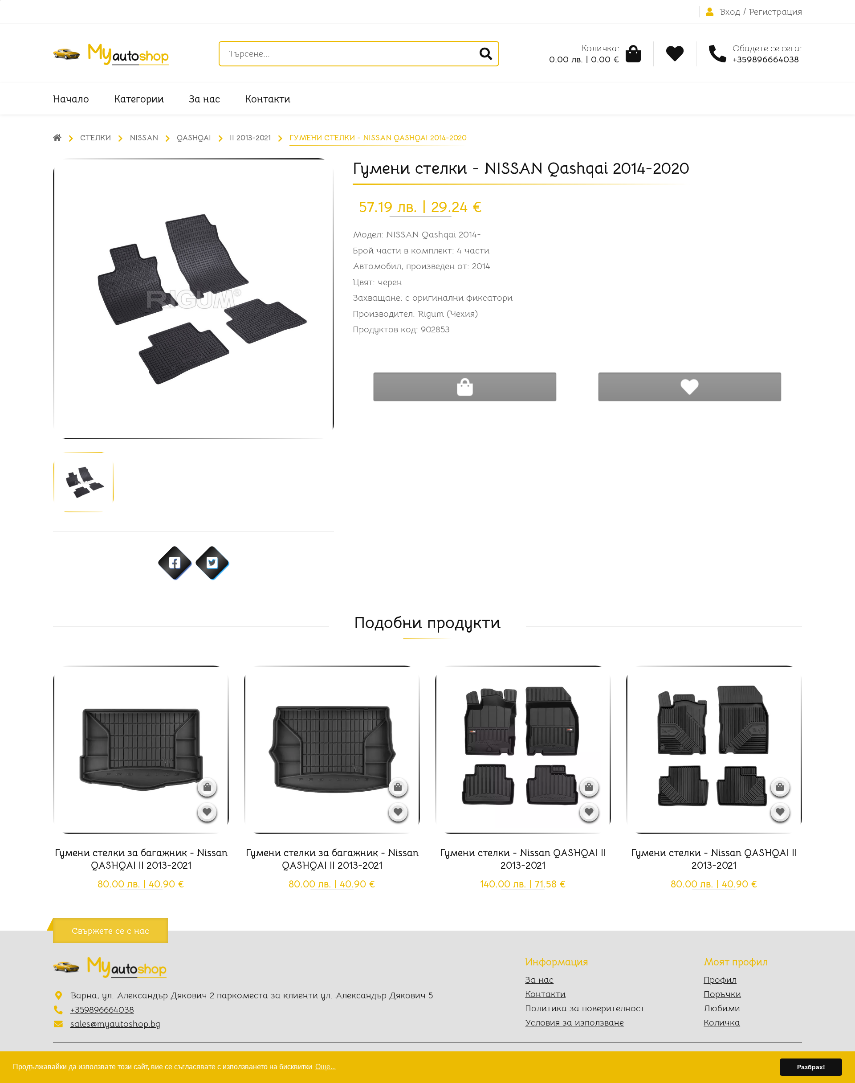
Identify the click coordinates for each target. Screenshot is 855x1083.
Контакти (267, 99)
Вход (730, 11)
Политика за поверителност (585, 1008)
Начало (71, 99)
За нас (204, 99)
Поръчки (722, 994)
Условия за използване (574, 1022)
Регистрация (775, 11)
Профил (720, 979)
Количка (722, 1022)
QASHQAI (194, 138)
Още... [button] (325, 1067)
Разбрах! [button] (811, 1067)
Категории (139, 99)
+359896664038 (102, 1009)
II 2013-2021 (250, 138)
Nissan (144, 138)
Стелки (95, 138)
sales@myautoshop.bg (115, 1024)
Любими (722, 1008)
